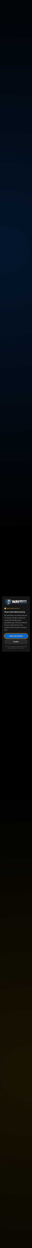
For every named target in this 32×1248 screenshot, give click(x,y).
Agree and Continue (16, 636)
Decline (16, 641)
